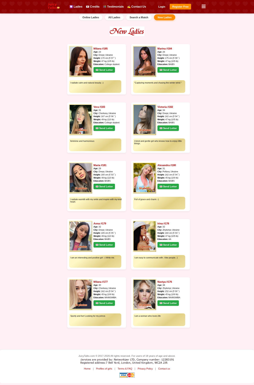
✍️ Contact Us (136, 6)
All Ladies (114, 17)
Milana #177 (100, 281)
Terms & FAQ (125, 368)
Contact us (164, 368)
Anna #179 (99, 223)
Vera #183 (99, 106)
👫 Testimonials (113, 6)
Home (87, 368)
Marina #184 (164, 48)
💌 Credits (93, 6)
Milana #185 (100, 48)
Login (161, 6)
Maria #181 (99, 165)
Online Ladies (90, 17)
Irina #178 (163, 223)
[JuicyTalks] (54, 10)
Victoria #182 (165, 106)
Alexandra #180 (166, 165)
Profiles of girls (104, 368)
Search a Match (139, 17)
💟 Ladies (75, 6)
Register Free (180, 6)
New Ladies (165, 17)
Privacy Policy (145, 368)
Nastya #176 (164, 281)
